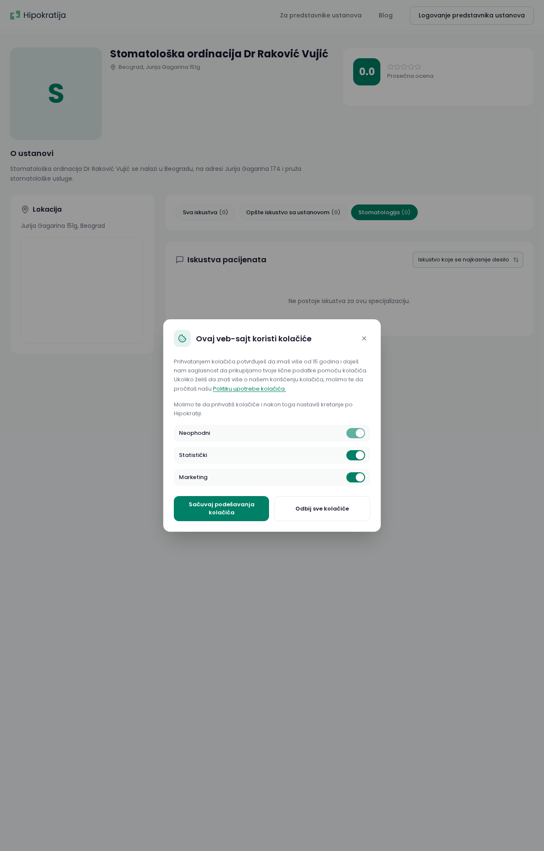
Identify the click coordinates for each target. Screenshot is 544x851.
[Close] (364, 338)
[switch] (355, 433)
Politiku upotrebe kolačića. (249, 389)
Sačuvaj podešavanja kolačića (222, 508)
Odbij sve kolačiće (322, 509)
